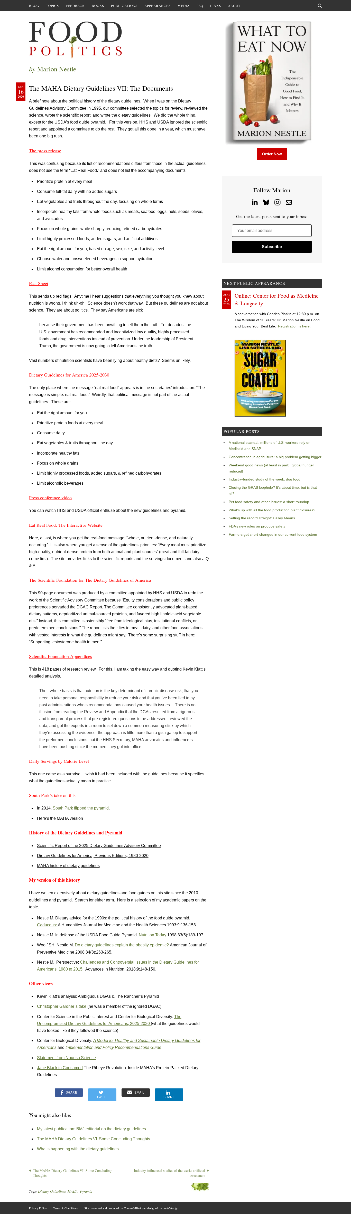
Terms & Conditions (65, 1208)
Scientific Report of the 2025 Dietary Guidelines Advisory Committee (99, 845)
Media (184, 5)
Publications (124, 5)
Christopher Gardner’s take (62, 1006)
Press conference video (50, 497)
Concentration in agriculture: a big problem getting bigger (275, 457)
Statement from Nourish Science (66, 1058)
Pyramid (86, 1191)
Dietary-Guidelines (52, 1191)
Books (98, 5)
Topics (52, 5)
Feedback (75, 5)
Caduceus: (47, 925)
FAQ (200, 5)
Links (215, 5)
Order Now (272, 154)
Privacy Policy (38, 1208)
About (234, 5)
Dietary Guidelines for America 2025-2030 (69, 375)
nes (96, 865)
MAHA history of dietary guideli (65, 865)
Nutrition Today (152, 935)
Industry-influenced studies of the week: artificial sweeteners (169, 1173)
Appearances (157, 5)
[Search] (320, 5)
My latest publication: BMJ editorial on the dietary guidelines (91, 1129)
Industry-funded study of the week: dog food (264, 479)
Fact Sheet (38, 283)
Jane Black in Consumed (60, 1068)
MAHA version (70, 818)
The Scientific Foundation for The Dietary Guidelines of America (90, 580)
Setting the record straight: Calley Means (262, 518)
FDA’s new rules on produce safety (257, 526)
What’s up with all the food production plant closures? (272, 510)
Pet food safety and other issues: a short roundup (269, 502)
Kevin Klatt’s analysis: (57, 996)
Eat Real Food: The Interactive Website (66, 525)
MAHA (73, 1191)
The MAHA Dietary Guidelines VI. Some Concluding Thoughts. (94, 1139)
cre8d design (170, 1208)
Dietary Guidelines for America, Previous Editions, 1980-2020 (93, 855)
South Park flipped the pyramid (81, 808)
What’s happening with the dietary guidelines (78, 1149)
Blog (34, 5)
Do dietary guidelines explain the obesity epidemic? (122, 945)
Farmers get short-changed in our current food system (273, 534)
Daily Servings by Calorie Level (59, 761)
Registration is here (294, 326)
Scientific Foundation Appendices (60, 656)
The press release (45, 150)
